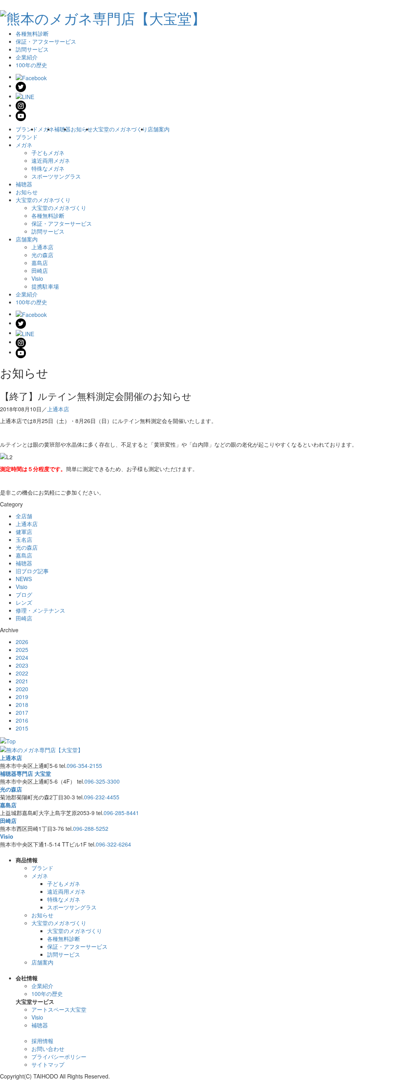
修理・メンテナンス (40, 610)
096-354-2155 (84, 765)
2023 (22, 665)
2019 (22, 697)
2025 (22, 649)
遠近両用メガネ (50, 160)
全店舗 (24, 516)
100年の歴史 (31, 65)
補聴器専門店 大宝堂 (25, 773)
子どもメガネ (47, 152)
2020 (22, 689)
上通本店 (42, 247)
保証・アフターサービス (46, 41)
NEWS (24, 579)
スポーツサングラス (56, 176)
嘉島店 (39, 263)
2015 (22, 728)
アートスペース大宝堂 (58, 1009)
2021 (22, 681)
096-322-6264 (113, 844)
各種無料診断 (32, 33)
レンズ (24, 602)
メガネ (46, 129)
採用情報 (42, 1041)
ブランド (27, 129)
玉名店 (24, 539)
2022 (22, 673)
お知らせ (82, 129)
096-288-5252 (90, 828)
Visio (37, 278)
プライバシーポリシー (58, 1056)
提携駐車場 (45, 286)
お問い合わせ (47, 1049)
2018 (22, 705)
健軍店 (24, 532)
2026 (22, 642)
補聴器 (62, 129)
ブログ (24, 594)
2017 (22, 712)
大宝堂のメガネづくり (120, 129)
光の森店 (42, 255)
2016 (22, 720)
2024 (22, 657)
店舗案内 (159, 129)
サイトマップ (47, 1064)
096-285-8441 (121, 813)
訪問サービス (32, 49)
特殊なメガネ (47, 168)
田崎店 (39, 270)
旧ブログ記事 (32, 571)
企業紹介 (27, 57)
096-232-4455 (101, 797)
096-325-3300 (102, 781)
